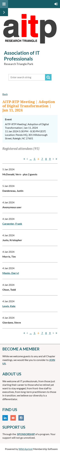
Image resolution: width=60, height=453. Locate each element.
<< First (24, 159)
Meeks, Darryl (10, 272)
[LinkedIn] (5, 418)
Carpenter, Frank (12, 223)
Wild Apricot (26, 448)
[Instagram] (21, 418)
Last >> (56, 159)
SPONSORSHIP (26, 434)
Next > (53, 159)
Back (5, 94)
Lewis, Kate (9, 306)
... (30, 158)
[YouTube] (13, 418)
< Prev (27, 159)
